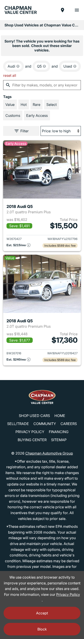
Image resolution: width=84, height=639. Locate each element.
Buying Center (32, 440)
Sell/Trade (18, 423)
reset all (9, 75)
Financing (59, 432)
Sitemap (59, 440)
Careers (68, 423)
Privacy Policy (29, 432)
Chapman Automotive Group (49, 453)
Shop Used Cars (34, 415)
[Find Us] (62, 10)
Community (44, 423)
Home (59, 415)
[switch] (77, 10)
